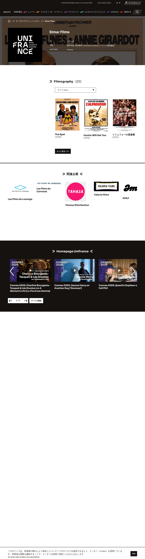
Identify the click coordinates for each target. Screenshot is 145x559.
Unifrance (114, 12)
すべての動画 (36, 301)
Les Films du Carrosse (44, 190)
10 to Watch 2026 (104, 3)
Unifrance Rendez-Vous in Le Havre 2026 (76, 3)
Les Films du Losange (20, 199)
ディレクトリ (74, 12)
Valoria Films (101, 194)
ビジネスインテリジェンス (95, 12)
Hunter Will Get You (95, 135)
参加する (127, 12)
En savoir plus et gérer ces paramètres (24, 557)
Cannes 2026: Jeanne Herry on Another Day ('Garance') (69, 287)
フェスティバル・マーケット (52, 12)
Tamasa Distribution (77, 205)
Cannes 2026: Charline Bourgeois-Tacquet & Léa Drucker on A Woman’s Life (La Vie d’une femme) (28, 288)
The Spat (60, 134)
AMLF (126, 198)
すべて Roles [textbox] (63, 90)
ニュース (31, 12)
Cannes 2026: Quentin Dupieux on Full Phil (117, 287)
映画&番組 (18, 12)
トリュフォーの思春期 (123, 134)
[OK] (133, 554)
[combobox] (75, 90)
